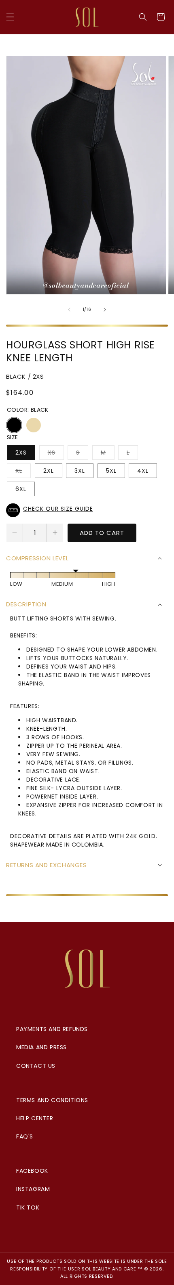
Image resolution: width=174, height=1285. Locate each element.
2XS (21, 453)
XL (23, 472)
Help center (34, 1118)
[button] (10, 17)
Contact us (35, 1066)
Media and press (41, 1047)
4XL (143, 471)
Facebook (32, 1171)
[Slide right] (105, 310)
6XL (20, 489)
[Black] (14, 425)
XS (56, 454)
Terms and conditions (52, 1100)
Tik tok (27, 1207)
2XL (48, 471)
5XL (111, 471)
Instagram (33, 1189)
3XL (79, 471)
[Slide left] (69, 310)
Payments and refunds (52, 1029)
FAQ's (24, 1136)
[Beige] (33, 425)
